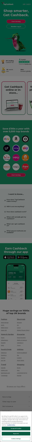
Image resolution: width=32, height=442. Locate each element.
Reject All (16, 433)
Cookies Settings (16, 438)
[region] (16, 426)
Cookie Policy (11, 425)
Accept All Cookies (16, 428)
